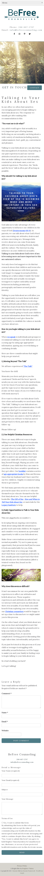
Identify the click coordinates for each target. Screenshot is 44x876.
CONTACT (34, 88)
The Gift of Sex (17, 499)
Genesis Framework (29, 871)
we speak (11, 337)
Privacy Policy (22, 866)
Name (5, 712)
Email (5, 721)
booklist (22, 471)
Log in (22, 873)
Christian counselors (14, 611)
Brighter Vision (27, 868)
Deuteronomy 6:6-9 (21, 230)
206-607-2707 (26, 27)
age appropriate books (13, 474)
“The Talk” (27, 366)
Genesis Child (16, 871)
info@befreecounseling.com (26, 30)
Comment (7, 693)
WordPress (39, 871)
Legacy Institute (9, 505)
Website (5, 730)
